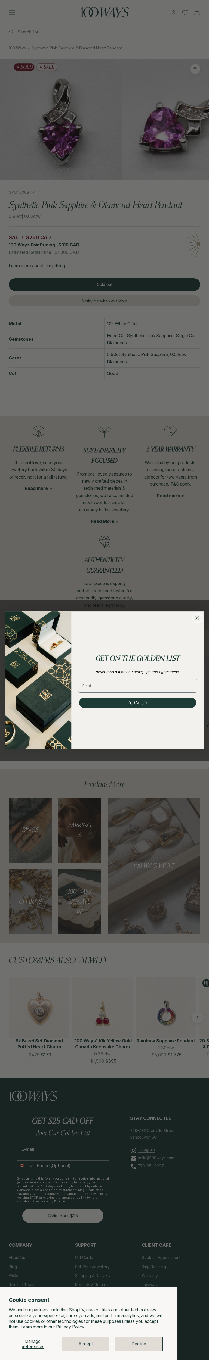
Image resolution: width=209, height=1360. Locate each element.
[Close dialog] (197, 617)
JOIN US (137, 702)
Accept (85, 1343)
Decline (138, 1343)
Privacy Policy (70, 1327)
